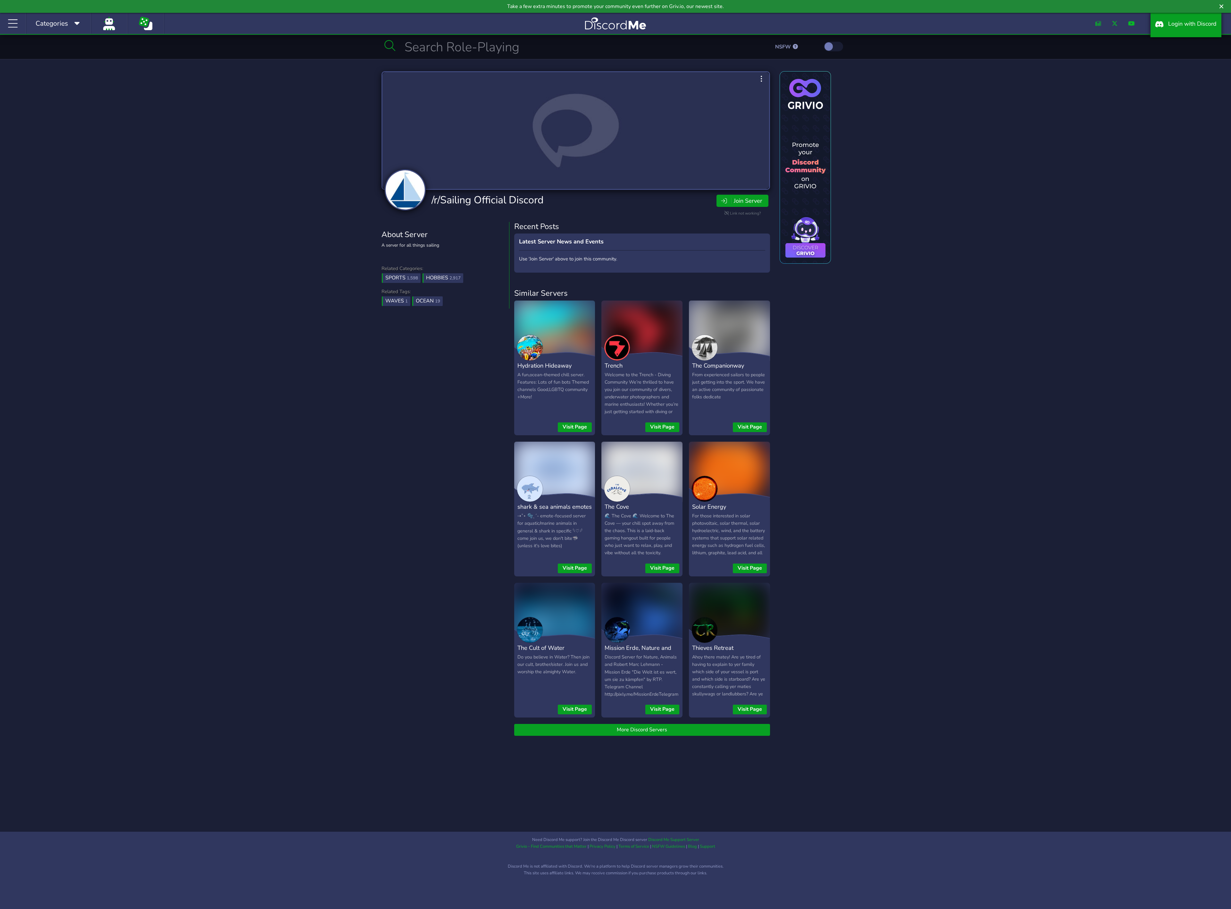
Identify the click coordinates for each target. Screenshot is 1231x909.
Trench (614, 365)
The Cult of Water (541, 648)
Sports (401, 277)
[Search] (389, 45)
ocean (428, 300)
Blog (692, 846)
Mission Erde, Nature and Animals (638, 652)
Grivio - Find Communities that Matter (551, 846)
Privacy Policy (603, 846)
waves (396, 300)
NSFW (783, 46)
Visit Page (575, 426)
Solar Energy (709, 507)
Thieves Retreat (712, 648)
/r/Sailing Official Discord (487, 200)
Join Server (748, 201)
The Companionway (718, 365)
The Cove (617, 507)
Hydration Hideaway (544, 365)
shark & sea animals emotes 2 (554, 511)
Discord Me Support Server (673, 840)
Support (707, 846)
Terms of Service (633, 846)
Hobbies (443, 277)
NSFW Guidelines (668, 846)
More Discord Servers (642, 729)
